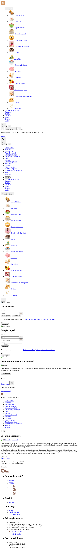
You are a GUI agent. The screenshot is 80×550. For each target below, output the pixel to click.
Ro (2, 126)
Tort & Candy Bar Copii (22, 46)
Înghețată (17, 59)
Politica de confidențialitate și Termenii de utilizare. (39, 319)
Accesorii (17, 108)
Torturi (16, 52)
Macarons (17, 71)
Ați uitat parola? (6, 315)
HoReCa (7, 114)
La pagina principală (11, 440)
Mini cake (17, 21)
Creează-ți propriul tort (12, 110)
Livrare (7, 117)
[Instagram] (14, 490)
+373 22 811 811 (16, 534)
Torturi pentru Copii (20, 40)
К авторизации (6, 373)
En (9, 126)
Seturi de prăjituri (19, 83)
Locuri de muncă (14, 512)
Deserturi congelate (20, 90)
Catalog (7, 9)
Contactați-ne (9, 129)
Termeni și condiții (14, 514)
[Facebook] (14, 487)
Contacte (7, 119)
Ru (6, 126)
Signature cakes (19, 28)
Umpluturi (8, 112)
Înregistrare (5, 324)
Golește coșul (5, 384)
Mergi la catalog (6, 391)
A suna (3, 136)
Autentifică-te (16, 315)
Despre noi (8, 115)
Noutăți (7, 121)
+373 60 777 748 (16, 532)
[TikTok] (14, 494)
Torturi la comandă (20, 34)
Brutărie (17, 102)
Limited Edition (19, 15)
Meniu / (8, 194)
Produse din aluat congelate (23, 96)
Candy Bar (18, 77)
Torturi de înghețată (20, 65)
